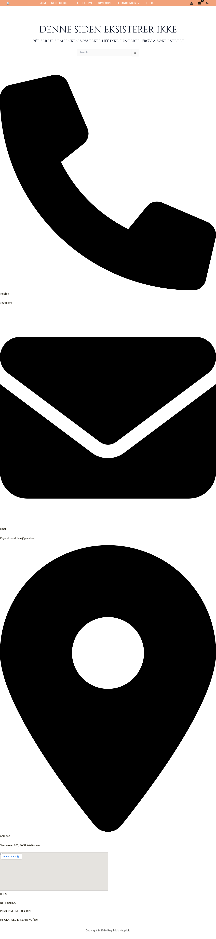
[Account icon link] (191, 3)
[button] (68, 3)
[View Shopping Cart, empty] (199, 3)
